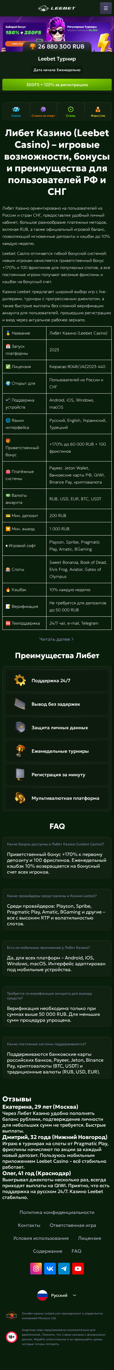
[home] (57, 8)
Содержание (47, 1251)
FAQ (76, 1251)
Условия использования (41, 1238)
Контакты (29, 1225)
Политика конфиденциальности (57, 1212)
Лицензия (89, 1238)
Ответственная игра (73, 1225)
